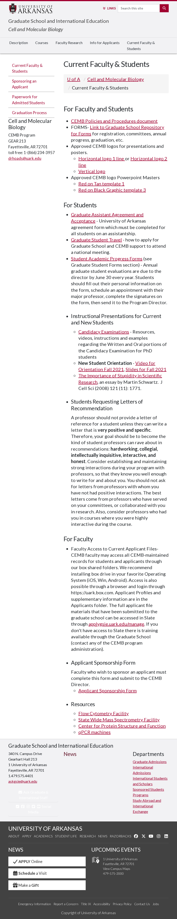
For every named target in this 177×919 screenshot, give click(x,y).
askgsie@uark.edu (22, 781)
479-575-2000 (113, 873)
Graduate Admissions (150, 761)
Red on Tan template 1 (101, 183)
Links (111, 8)
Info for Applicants (105, 42)
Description (18, 42)
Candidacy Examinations (103, 331)
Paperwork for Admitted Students (28, 99)
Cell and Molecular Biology (35, 29)
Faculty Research (69, 42)
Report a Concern (65, 904)
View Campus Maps (116, 869)
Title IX (86, 904)
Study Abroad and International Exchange (147, 806)
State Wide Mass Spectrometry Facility (118, 719)
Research (88, 836)
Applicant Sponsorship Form (107, 690)
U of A (73, 79)
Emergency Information (34, 904)
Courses (41, 42)
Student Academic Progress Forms (106, 258)
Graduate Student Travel (96, 239)
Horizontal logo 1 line (101, 158)
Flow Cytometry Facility (103, 713)
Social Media (39, 809)
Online (30, 861)
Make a (28, 885)
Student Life (66, 836)
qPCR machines (94, 732)
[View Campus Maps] (95, 864)
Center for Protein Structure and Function (122, 726)
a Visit (32, 873)
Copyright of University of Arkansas (88, 912)
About (14, 836)
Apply (26, 836)
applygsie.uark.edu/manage (116, 624)
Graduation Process (29, 112)
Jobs (156, 904)
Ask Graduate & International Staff (34, 795)
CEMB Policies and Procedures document (114, 121)
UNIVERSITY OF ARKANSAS (45, 828)
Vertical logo (91, 171)
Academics (43, 836)
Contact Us (142, 904)
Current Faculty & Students (141, 45)
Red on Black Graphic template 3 (112, 190)
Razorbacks (120, 836)
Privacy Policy (122, 904)
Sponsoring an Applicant (24, 84)
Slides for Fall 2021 (146, 369)
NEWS (15, 850)
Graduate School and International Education (58, 21)
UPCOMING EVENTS (116, 850)
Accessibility (101, 904)
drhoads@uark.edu (24, 158)
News (102, 836)
